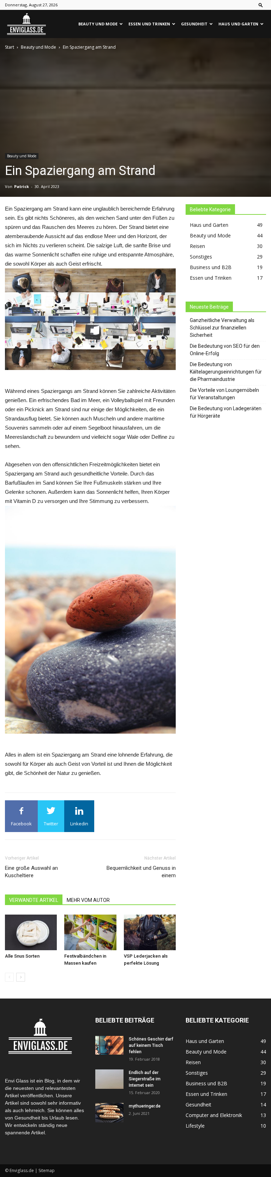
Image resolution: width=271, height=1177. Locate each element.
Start (9, 47)
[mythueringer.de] (109, 1112)
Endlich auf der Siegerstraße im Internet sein (145, 1079)
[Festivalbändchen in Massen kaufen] (90, 932)
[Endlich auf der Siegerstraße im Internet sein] (109, 1079)
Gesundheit (194, 23)
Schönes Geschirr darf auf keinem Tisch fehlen (151, 1045)
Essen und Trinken (149, 23)
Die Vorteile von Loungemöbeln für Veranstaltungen (224, 393)
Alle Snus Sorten (22, 956)
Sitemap (46, 1170)
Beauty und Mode (98, 23)
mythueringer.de (145, 1106)
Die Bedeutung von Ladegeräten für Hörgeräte (225, 412)
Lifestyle (195, 1125)
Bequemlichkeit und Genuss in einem (141, 872)
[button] (260, 4)
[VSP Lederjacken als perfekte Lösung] (150, 932)
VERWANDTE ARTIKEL (33, 900)
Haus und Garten (238, 23)
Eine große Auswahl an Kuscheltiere (31, 872)
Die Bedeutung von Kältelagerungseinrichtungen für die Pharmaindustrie (226, 372)
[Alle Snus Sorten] (31, 932)
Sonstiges (201, 256)
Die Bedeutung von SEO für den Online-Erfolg (225, 349)
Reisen (197, 246)
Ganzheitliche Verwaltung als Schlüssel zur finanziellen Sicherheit (222, 327)
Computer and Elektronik (214, 1115)
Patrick (21, 186)
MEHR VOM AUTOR (88, 900)
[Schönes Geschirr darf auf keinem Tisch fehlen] (109, 1045)
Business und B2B (210, 267)
